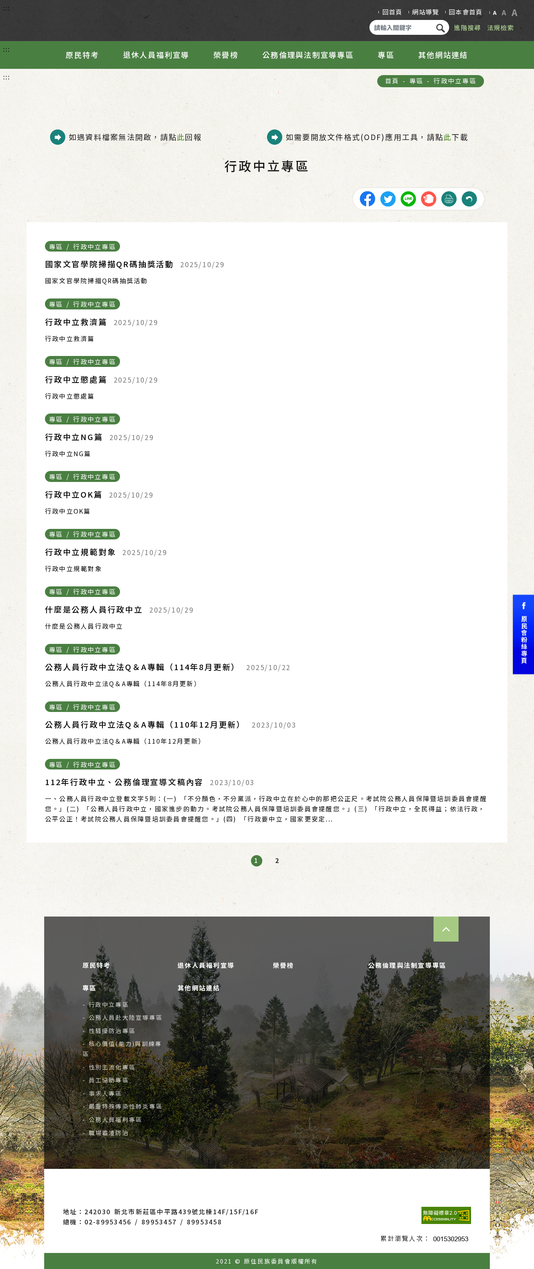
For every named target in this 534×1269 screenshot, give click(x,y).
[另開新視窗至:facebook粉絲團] (523, 634)
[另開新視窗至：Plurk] (428, 198)
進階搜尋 (467, 27)
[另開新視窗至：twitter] (388, 198)
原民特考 (82, 54)
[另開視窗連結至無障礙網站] (446, 1215)
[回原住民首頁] (57, 18)
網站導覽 (425, 11)
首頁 (392, 80)
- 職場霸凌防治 (105, 1133)
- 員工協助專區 (105, 1080)
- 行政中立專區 (105, 1004)
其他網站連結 (443, 54)
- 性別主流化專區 (109, 1067)
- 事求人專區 (102, 1093)
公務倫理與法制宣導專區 (308, 54)
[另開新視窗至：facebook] (367, 198)
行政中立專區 (455, 80)
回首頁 (392, 11)
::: (7, 8)
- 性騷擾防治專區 (109, 1030)
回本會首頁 (465, 11)
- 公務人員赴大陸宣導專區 (122, 1017)
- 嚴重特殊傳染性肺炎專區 (122, 1106)
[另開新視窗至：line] (408, 198)
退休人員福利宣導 (156, 54)
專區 (386, 54)
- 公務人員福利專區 (112, 1119)
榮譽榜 (225, 54)
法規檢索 (500, 27)
